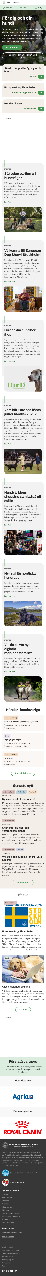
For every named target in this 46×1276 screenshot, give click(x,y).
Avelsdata (5, 1204)
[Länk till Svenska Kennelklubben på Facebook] (3, 1271)
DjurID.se (5, 1210)
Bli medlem (12, 47)
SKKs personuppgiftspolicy (12, 1253)
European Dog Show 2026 (11, 1216)
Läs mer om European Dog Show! (23, 56)
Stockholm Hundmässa (10, 1213)
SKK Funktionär (7, 1197)
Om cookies (6, 1263)
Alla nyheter (23, 882)
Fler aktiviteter (23, 773)
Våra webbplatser (8, 1223)
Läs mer (8, 202)
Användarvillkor (7, 1256)
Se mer (23, 1009)
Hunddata (5, 1201)
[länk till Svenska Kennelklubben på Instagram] (7, 1271)
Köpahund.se (7, 1207)
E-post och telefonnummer (12, 1232)
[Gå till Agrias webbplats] (23, 1096)
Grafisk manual (7, 1247)
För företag (6, 1219)
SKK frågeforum (8, 1236)
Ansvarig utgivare (8, 1260)
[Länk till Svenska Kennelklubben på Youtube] (12, 1271)
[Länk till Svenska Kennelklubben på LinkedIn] (16, 1271)
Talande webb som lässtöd (11, 1250)
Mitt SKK (5, 1194)
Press (4, 1266)
